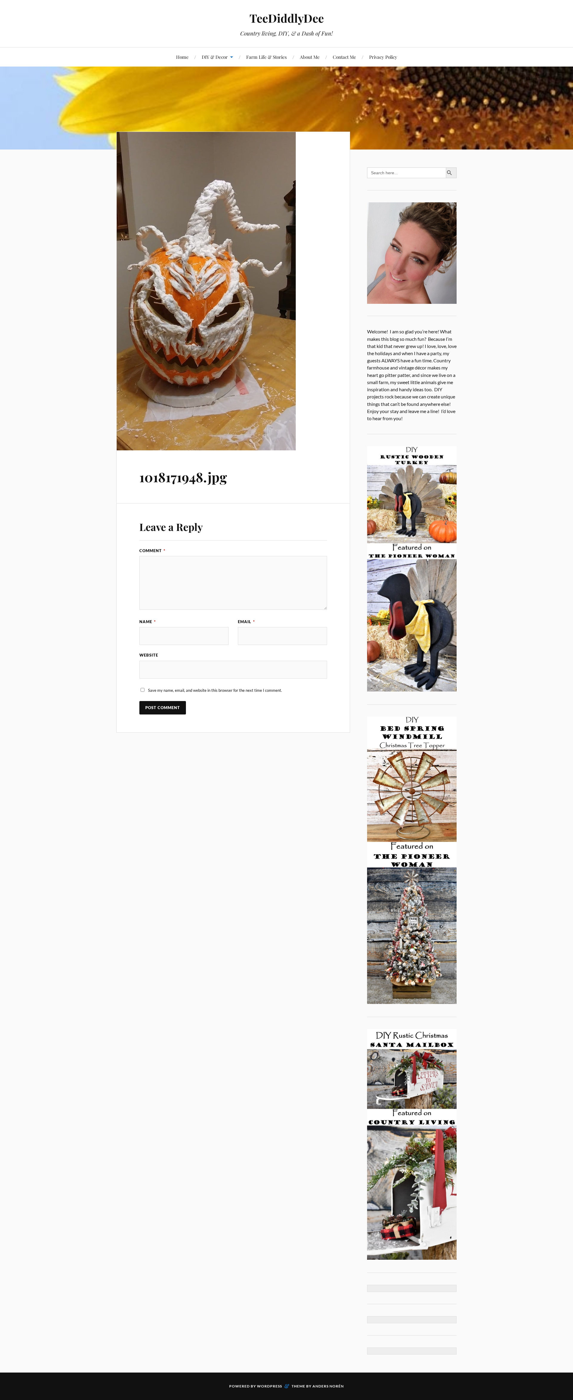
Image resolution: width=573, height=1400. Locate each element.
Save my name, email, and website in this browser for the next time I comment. (215, 690)
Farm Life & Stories (266, 57)
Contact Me (344, 57)
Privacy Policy (383, 57)
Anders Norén (328, 1386)
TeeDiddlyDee (286, 18)
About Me (310, 57)
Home (182, 57)
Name (147, 621)
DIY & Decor (215, 57)
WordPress (269, 1386)
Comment (152, 550)
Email (246, 621)
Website (148, 655)
